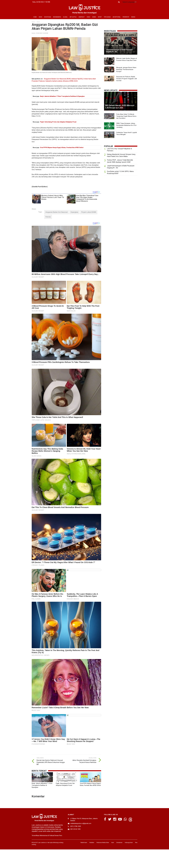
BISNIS (94, 17)
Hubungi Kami (129, 842)
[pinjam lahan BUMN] (88, 212)
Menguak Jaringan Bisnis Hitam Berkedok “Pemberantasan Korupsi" (126, 69)
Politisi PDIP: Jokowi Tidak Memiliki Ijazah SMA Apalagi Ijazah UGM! (120, 161)
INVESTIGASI (47, 17)
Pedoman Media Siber (103, 842)
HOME (35, 17)
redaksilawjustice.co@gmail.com (80, 823)
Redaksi (91, 842)
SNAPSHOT (82, 17)
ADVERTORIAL (116, 17)
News (38, 22)
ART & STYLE (73, 17)
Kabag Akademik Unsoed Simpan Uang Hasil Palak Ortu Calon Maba (121, 155)
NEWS (40, 17)
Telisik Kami (83, 842)
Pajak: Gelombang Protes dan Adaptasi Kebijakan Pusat (58, 122)
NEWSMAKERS (57, 17)
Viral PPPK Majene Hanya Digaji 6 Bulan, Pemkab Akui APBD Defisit (61, 147)
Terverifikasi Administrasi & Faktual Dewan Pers (47, 835)
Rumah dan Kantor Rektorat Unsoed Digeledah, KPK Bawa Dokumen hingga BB (51, 762)
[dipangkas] (74, 212)
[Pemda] (48, 217)
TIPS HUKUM (107, 17)
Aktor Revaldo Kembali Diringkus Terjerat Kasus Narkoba (84, 761)
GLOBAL (65, 17)
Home (33, 22)
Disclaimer (119, 842)
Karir (112, 842)
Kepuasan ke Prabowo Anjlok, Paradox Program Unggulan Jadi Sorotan (126, 78)
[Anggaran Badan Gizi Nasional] (56, 212)
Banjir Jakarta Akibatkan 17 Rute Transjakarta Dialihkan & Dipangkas (62, 96)
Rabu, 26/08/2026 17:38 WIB (41, 2)
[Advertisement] (120, 192)
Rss (136, 842)
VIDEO (88, 17)
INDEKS (133, 17)
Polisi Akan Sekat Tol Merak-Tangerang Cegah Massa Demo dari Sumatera (126, 116)
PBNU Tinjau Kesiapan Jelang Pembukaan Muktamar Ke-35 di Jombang (126, 125)
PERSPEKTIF (126, 17)
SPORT (100, 17)
